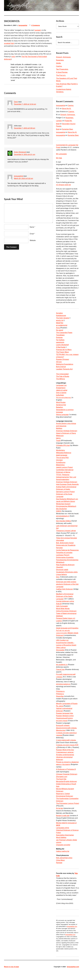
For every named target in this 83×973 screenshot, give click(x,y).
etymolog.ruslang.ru (63, 684)
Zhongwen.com (61, 776)
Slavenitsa (60, 696)
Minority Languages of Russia (66, 703)
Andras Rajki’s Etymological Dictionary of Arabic (66, 488)
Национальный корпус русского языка (64, 719)
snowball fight (9, 43)
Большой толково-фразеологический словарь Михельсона (66, 727)
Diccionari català (62, 569)
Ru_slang (59, 706)
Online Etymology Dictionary (66, 611)
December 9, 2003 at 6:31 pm (24, 154)
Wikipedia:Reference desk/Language (63, 453)
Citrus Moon (60, 860)
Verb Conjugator (62, 606)
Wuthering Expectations (64, 364)
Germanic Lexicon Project (65, 491)
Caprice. (59, 66)
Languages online (62, 827)
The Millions (60, 379)
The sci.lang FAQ (62, 457)
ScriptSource (60, 462)
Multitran (59, 428)
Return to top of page (11, 967)
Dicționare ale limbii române (66, 582)
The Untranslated (62, 374)
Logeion (59, 620)
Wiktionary (60, 435)
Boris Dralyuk (61, 366)
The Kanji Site (61, 779)
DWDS (58, 511)
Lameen (59, 120)
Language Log (61, 385)
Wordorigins (60, 450)
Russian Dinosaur (62, 359)
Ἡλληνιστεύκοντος (63, 397)
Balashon (59, 407)
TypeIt (58, 440)
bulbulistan (60, 395)
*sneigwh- (37, 30)
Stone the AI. (66, 108)
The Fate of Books (62, 376)
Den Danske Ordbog (63, 521)
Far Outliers (60, 340)
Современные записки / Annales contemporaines (65, 753)
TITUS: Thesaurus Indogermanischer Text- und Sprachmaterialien (66, 477)
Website (33, 240)
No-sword (59, 330)
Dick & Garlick (61, 392)
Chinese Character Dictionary (66, 774)
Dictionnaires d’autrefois (64, 557)
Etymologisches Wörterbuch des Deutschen (66, 507)
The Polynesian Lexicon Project (67, 803)
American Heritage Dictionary (66, 431)
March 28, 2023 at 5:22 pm (23, 178)
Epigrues (59, 337)
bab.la (58, 438)
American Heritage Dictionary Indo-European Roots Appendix (67, 483)
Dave (16, 101)
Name (32, 227)
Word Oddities (61, 837)
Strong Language (62, 414)
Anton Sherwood (20, 152)
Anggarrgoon (60, 388)
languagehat (23, 25)
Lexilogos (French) (62, 555)
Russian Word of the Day (65, 750)
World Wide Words (63, 608)
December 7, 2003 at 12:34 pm (25, 104)
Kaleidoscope (61, 315)
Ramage (59, 862)
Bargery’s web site (62, 815)
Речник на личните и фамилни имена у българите (67, 763)
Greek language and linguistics (67, 628)
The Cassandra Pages (64, 332)
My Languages (61, 154)
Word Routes (60, 402)
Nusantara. (60, 60)
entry (13, 56)
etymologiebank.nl (62, 516)
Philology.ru (60, 691)
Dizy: (58, 577)
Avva (58, 327)
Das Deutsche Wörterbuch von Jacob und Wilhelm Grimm (67, 500)
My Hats (59, 158)
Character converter (63, 845)
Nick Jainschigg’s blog (64, 858)
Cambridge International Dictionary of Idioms (64, 470)
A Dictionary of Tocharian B (66, 769)
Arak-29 (59, 603)
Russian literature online (65, 715)
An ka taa (59, 808)
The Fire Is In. (61, 75)
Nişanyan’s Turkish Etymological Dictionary (64, 794)
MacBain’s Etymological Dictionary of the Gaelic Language (64, 596)
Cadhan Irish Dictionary (64, 589)
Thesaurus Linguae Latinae (66, 530)
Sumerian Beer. (67, 129)
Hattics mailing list (62, 851)
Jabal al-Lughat (61, 390)
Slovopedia (60, 650)
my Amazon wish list (63, 184)
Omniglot (59, 460)
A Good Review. (62, 72)
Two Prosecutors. (62, 69)
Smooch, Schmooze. (63, 57)
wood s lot (59, 320)
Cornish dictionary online (65, 601)
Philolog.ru (60, 694)
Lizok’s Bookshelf (62, 344)
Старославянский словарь (66, 740)
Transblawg (60, 335)
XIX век (59, 362)
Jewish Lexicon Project (64, 467)
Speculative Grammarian (65, 835)
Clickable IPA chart (63, 445)
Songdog (59, 313)
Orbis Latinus (61, 647)
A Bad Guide (60, 347)
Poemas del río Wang (63, 349)
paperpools (60, 342)
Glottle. (58, 63)
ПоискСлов (60, 669)
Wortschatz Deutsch (63, 504)
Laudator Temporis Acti (64, 369)
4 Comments (35, 25)
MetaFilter (59, 323)
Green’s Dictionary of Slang (66, 433)
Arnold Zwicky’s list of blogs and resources (66, 424)
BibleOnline (60, 465)
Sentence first (61, 405)
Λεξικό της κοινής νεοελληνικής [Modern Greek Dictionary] (67, 632)
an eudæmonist (61, 325)
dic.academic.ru (61, 664)
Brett (57, 123)
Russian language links (64, 713)
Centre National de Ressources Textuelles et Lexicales (67, 551)
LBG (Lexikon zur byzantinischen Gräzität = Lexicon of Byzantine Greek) (66, 642)
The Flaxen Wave (62, 352)
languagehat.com (8, 6)
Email (32, 233)
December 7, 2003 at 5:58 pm (24, 128)
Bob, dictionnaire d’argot (65, 543)
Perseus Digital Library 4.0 (65, 618)
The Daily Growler (62, 318)
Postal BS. (68, 120)
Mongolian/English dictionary (66, 781)
